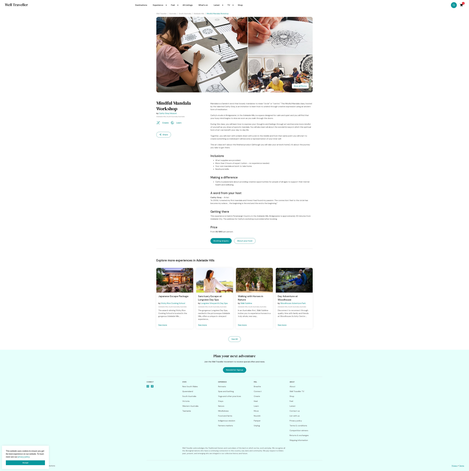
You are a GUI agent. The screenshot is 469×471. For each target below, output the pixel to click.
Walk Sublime (246, 303)
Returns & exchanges (299, 435)
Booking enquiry (221, 241)
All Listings (188, 5)
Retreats (222, 386)
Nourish (257, 416)
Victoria (185, 401)
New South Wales (190, 386)
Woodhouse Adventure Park (293, 303)
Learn (256, 406)
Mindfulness (223, 411)
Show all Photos (300, 86)
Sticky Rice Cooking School (173, 303)
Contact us (295, 411)
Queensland (187, 391)
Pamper (257, 420)
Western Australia (190, 406)
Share (165, 134)
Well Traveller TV (297, 391)
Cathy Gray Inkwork (168, 113)
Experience (158, 5)
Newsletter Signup (234, 370)
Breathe (257, 386)
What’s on (203, 5)
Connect (258, 391)
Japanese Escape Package (173, 296)
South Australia (189, 396)
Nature (221, 406)
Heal (256, 401)
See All (234, 339)
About (292, 386)
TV (228, 5)
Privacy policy (296, 420)
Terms (461, 466)
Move (256, 411)
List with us (295, 416)
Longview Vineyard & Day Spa (214, 303)
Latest (217, 5)
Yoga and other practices (229, 396)
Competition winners (299, 430)
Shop (240, 5)
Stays (220, 401)
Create (257, 396)
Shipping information (299, 440)
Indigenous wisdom (226, 420)
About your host (244, 241)
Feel (173, 5)
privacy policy (23, 457)
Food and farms (225, 416)
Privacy (455, 466)
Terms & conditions (298, 425)
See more (162, 325)
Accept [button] (25, 463)
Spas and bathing (226, 391)
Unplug (257, 425)
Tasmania (186, 411)
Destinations (141, 5)
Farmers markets (225, 425)
